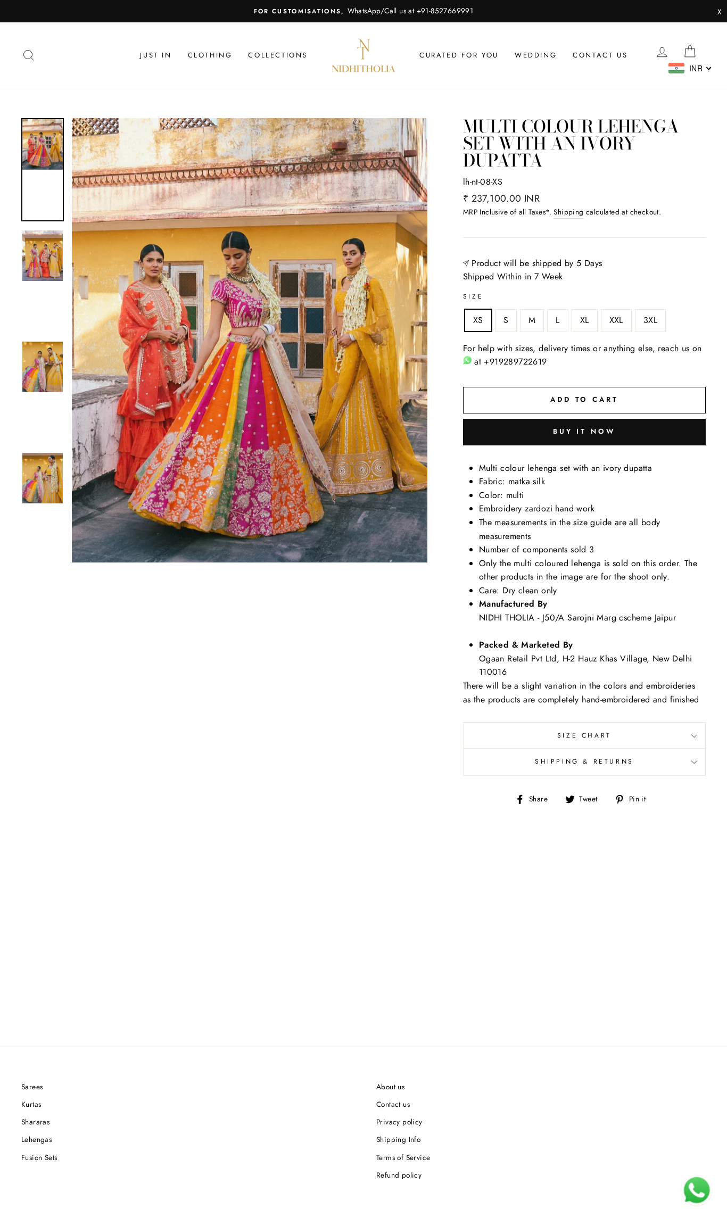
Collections (278, 55)
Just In (155, 55)
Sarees (32, 1086)
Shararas (35, 1121)
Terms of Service (403, 1157)
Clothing (210, 55)
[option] (363, 11)
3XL (650, 320)
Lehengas (36, 1139)
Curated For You (459, 55)
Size (473, 296)
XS (478, 320)
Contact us (600, 55)
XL (584, 320)
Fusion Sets (39, 1157)
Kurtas (31, 1104)
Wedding (536, 55)
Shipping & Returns (584, 761)
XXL (616, 320)
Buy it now (584, 431)
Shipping (568, 211)
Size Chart (584, 735)
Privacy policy (399, 1121)
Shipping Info (398, 1139)
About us (390, 1086)
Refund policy (399, 1175)
